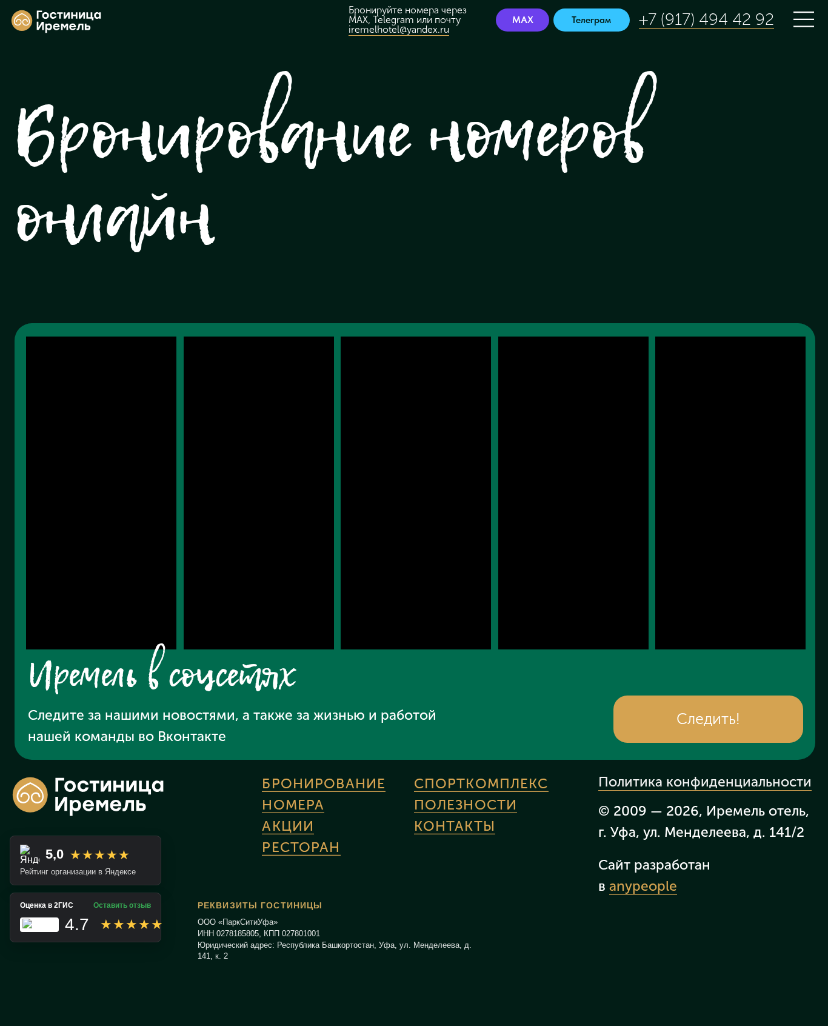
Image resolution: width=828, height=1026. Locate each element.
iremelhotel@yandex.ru (399, 29)
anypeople (643, 886)
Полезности (465, 805)
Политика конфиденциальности (705, 782)
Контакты (454, 826)
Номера (293, 805)
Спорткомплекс (481, 784)
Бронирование (324, 784)
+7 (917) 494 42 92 (706, 19)
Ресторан (301, 847)
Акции (288, 826)
